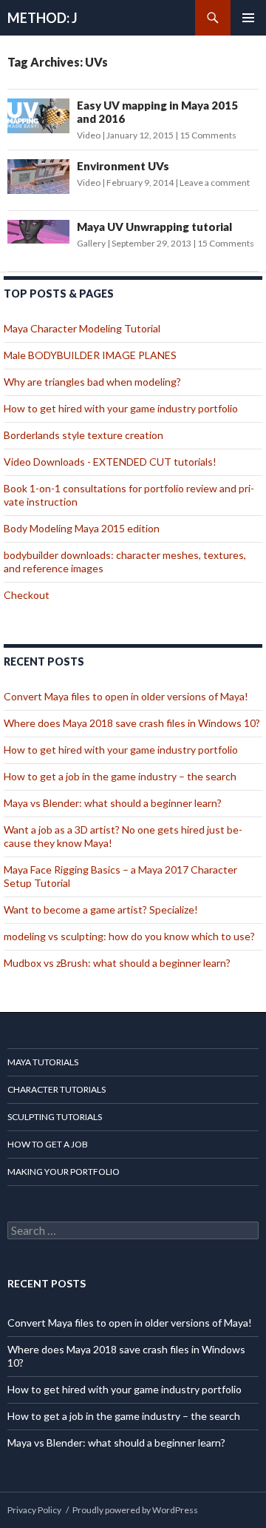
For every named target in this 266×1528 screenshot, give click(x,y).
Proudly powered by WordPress (135, 1509)
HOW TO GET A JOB (47, 1144)
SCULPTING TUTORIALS (54, 1116)
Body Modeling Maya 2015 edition (82, 528)
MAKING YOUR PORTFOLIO (63, 1171)
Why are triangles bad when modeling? (92, 381)
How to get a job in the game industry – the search (120, 776)
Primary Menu (248, 18)
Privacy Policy (34, 1509)
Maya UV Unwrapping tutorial (154, 226)
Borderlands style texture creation (83, 435)
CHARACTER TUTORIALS (56, 1089)
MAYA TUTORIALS (42, 1062)
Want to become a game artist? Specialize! (101, 909)
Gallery (91, 243)
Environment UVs (123, 165)
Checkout (27, 595)
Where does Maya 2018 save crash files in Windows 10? (132, 723)
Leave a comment (215, 182)
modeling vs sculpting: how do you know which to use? (129, 936)
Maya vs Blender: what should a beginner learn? (113, 803)
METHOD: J (42, 18)
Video (88, 135)
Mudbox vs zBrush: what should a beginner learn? (117, 962)
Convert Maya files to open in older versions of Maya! (126, 696)
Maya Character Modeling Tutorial (82, 328)
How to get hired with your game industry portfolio (121, 408)
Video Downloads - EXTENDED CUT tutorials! (110, 461)
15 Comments (208, 135)
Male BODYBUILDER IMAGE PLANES (90, 355)
